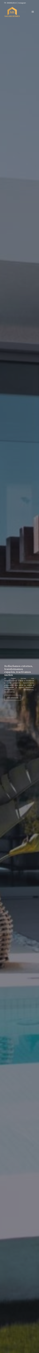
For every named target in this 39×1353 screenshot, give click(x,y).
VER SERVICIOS (12, 698)
